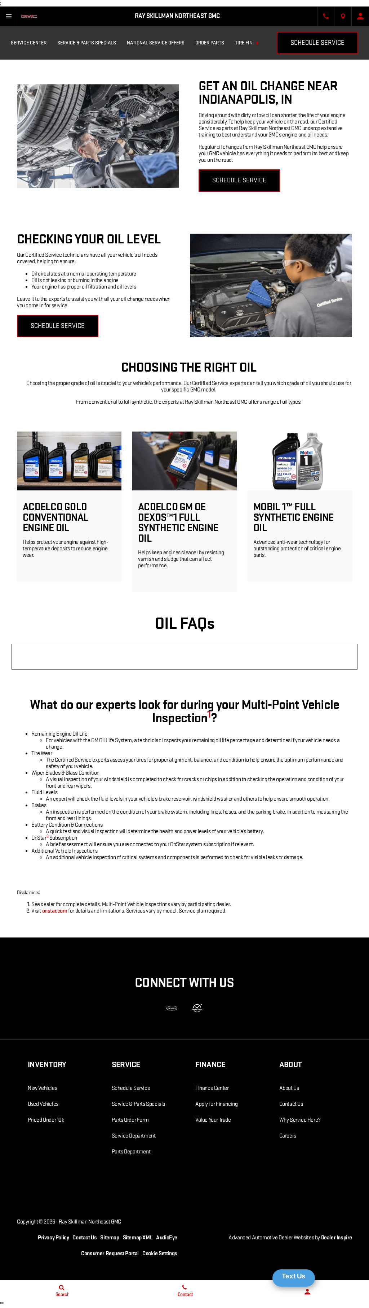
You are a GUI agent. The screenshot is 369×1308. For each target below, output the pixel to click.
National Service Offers (155, 43)
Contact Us (291, 1104)
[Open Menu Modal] (8, 16)
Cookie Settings (159, 1253)
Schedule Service (317, 43)
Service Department (134, 1135)
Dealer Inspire (336, 1237)
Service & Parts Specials (86, 43)
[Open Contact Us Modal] (325, 16)
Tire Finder (248, 43)
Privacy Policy (53, 1237)
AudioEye (166, 1237)
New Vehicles (42, 1088)
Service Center (28, 43)
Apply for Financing (216, 1104)
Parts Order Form (130, 1120)
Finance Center (211, 1088)
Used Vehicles (43, 1104)
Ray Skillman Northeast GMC (90, 1221)
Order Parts (209, 43)
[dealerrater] (197, 1008)
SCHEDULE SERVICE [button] (239, 180)
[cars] (172, 1008)
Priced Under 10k (46, 1120)
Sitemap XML (138, 1237)
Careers (287, 1135)
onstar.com (54, 911)
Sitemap (109, 1237)
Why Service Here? (300, 1120)
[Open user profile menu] (360, 16)
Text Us (294, 1276)
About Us (289, 1088)
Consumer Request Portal (110, 1253)
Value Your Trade (213, 1120)
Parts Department (131, 1151)
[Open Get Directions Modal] (343, 16)
